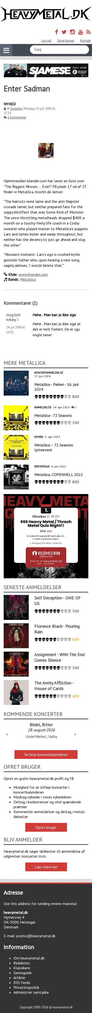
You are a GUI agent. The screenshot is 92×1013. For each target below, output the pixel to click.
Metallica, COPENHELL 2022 (58, 474)
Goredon (16, 109)
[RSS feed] (88, 31)
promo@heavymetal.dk (35, 935)
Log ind (46, 41)
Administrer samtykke (31, 992)
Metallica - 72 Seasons (53, 415)
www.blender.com (33, 274)
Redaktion (21, 962)
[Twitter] (64, 31)
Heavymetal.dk (46, 14)
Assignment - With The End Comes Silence (59, 657)
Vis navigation (6, 50)
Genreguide (22, 972)
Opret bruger (65, 41)
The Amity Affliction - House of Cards (54, 685)
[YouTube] (80, 31)
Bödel (35, 724)
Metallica (28, 279)
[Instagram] (72, 31)
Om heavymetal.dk (28, 958)
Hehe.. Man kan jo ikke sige (54, 314)
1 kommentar (17, 117)
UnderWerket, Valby (41, 736)
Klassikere (21, 967)
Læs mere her (46, 866)
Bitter (47, 724)
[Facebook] (56, 31)
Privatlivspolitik (26, 987)
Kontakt (85, 41)
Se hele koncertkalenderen (46, 754)
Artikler (19, 977)
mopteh (13, 315)
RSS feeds (21, 982)
